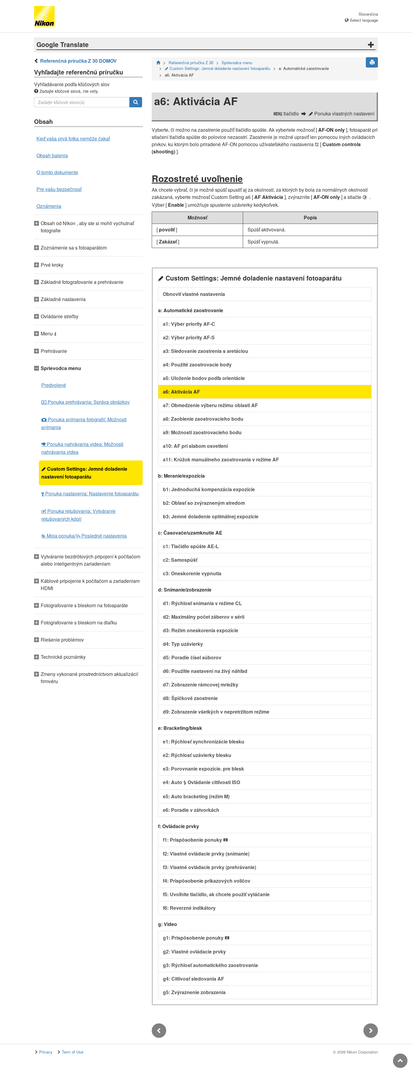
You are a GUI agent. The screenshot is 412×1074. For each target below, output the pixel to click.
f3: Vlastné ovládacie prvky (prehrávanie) (209, 867)
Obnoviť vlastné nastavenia (194, 293)
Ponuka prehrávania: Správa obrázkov (85, 401)
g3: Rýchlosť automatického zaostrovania (210, 965)
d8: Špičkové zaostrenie (190, 698)
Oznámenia (48, 206)
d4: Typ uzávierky (183, 643)
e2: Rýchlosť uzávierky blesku (197, 755)
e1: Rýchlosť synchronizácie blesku (203, 741)
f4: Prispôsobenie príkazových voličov (206, 880)
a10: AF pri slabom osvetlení (195, 445)
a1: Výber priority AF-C (189, 323)
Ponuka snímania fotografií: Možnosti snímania (84, 423)
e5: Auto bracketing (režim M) (196, 796)
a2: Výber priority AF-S (189, 337)
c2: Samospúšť (180, 559)
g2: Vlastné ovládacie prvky (194, 951)
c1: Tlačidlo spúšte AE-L (191, 546)
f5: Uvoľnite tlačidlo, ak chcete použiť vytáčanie (216, 894)
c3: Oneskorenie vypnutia (192, 573)
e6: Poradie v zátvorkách (191, 809)
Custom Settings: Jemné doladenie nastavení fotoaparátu (84, 472)
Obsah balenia (52, 155)
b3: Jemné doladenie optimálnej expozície (210, 516)
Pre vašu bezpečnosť (58, 189)
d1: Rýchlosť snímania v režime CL (202, 603)
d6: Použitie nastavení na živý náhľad (205, 670)
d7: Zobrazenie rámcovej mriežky (200, 684)
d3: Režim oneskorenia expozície (200, 630)
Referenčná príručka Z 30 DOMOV (78, 60)
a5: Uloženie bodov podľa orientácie (204, 378)
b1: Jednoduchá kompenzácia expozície (209, 489)
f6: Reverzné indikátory (189, 907)
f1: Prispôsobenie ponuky (195, 839)
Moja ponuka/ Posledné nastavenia (84, 535)
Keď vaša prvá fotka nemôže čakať (73, 138)
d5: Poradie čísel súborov (192, 657)
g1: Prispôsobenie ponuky (196, 937)
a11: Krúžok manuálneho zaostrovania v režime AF (221, 459)
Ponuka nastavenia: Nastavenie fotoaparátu (90, 493)
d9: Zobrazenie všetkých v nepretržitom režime (216, 711)
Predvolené (53, 385)
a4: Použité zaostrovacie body (197, 364)
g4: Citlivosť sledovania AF (193, 978)
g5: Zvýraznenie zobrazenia (194, 992)
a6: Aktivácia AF (181, 391)
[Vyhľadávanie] (135, 102)
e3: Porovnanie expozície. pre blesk (203, 768)
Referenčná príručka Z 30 (191, 62)
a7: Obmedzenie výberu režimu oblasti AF (210, 405)
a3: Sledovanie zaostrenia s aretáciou (205, 350)
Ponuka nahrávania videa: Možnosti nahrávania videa (82, 448)
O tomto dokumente (57, 172)
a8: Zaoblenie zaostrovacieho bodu (203, 418)
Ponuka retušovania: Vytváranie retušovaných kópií (78, 514)
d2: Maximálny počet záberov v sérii (203, 616)
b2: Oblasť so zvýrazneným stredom (204, 502)
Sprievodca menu (237, 62)
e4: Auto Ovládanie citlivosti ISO (201, 782)
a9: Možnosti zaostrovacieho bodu (202, 432)
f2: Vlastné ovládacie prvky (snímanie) (206, 853)
